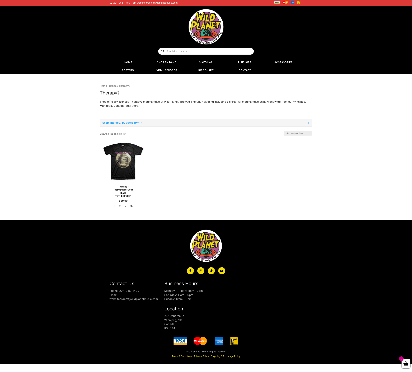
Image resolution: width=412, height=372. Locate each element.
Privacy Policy (201, 356)
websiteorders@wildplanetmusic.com (157, 2)
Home (103, 85)
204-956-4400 (121, 2)
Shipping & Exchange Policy (225, 356)
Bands (113, 85)
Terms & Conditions (182, 356)
